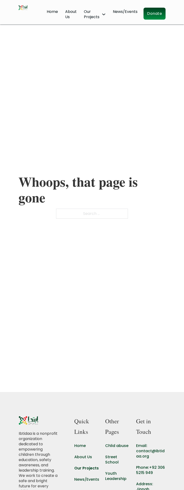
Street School (112, 459)
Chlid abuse (116, 445)
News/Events (125, 11)
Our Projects (86, 468)
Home (52, 11)
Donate (154, 13)
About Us (71, 14)
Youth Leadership (115, 476)
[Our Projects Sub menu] (104, 14)
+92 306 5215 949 (150, 470)
